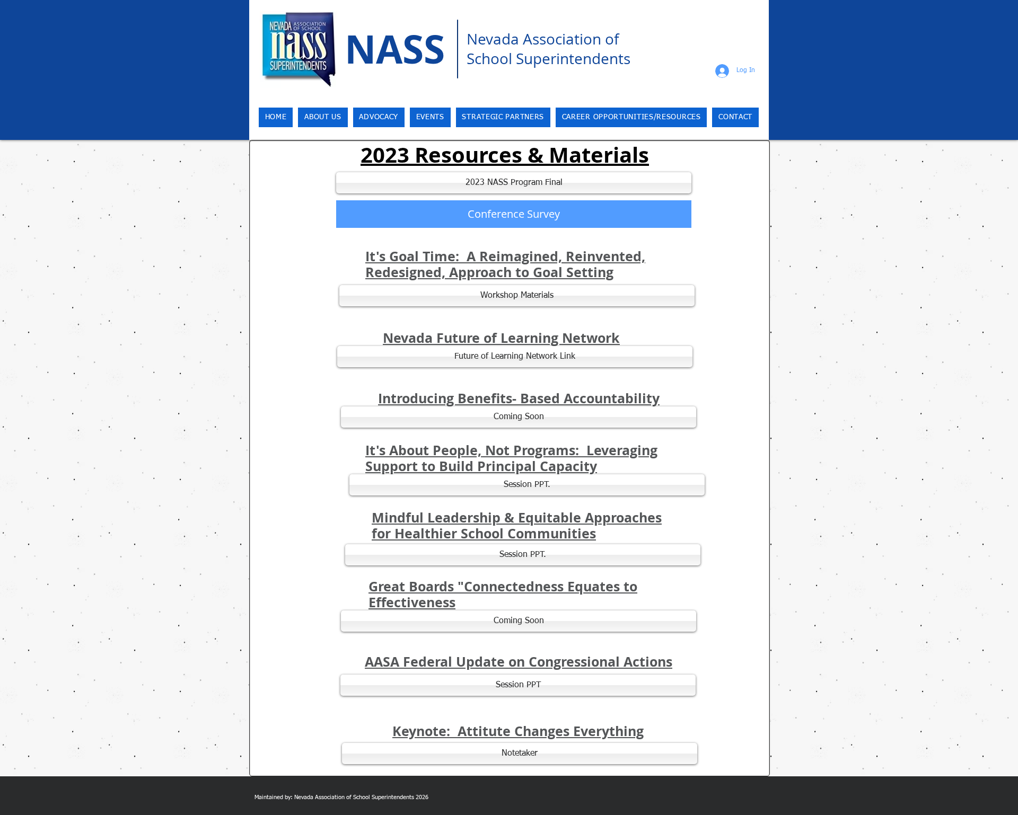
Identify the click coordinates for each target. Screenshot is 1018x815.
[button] (518, 417)
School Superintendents (548, 58)
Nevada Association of (543, 39)
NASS (395, 49)
